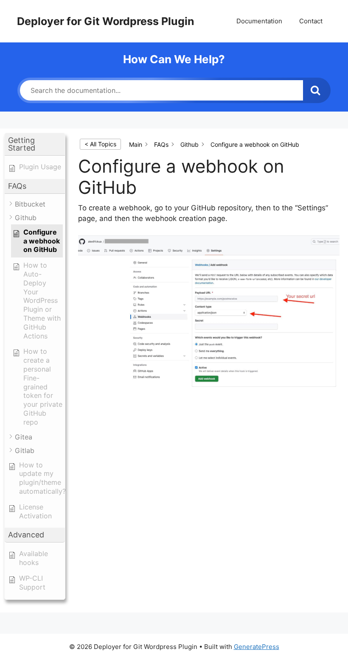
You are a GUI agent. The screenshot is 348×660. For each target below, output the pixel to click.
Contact (311, 21)
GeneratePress (256, 647)
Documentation (259, 21)
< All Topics (100, 144)
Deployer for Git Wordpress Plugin (105, 21)
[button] (35, 144)
